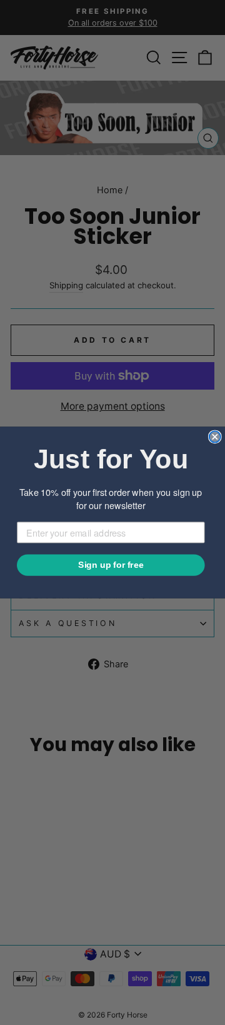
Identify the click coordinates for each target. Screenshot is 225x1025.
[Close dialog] (215, 436)
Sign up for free (111, 565)
